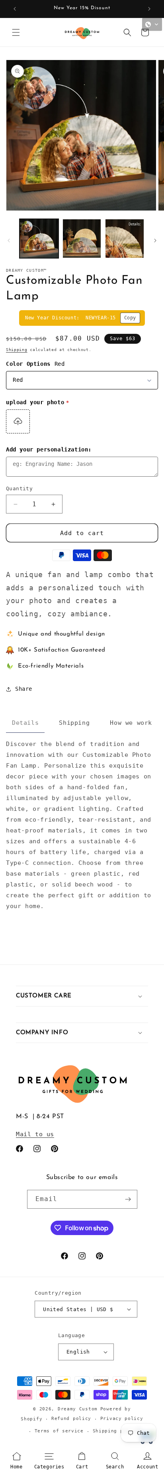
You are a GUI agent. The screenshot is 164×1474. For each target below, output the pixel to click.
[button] (16, 32)
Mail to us (35, 1134)
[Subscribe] (128, 1199)
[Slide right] (155, 240)
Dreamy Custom (78, 1409)
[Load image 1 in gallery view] (39, 238)
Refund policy (71, 1418)
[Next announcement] (149, 9)
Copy (130, 318)
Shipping (16, 349)
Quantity (19, 488)
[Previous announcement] (14, 9)
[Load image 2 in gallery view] (82, 238)
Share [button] (23, 689)
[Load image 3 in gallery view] (124, 238)
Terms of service (59, 1431)
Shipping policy (116, 1431)
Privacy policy (121, 1418)
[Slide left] (9, 240)
